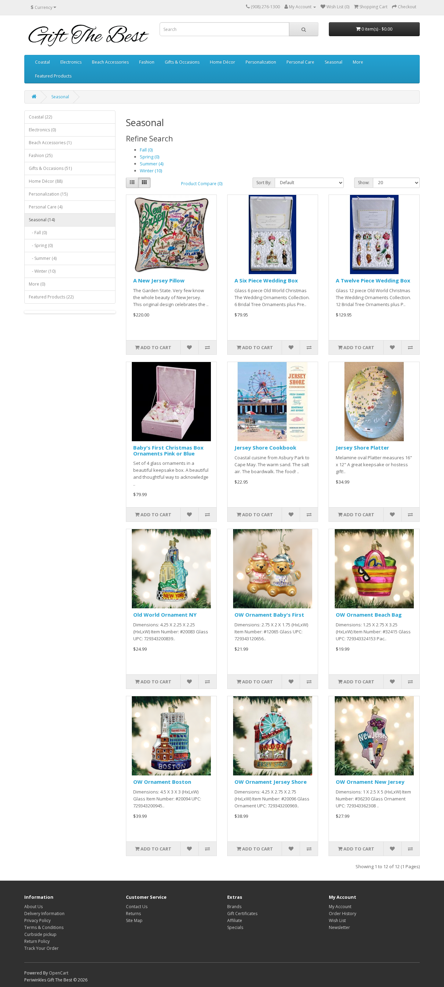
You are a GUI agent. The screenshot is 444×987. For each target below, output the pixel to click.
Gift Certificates (242, 913)
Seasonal (333, 62)
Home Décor (222, 62)
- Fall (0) (38, 233)
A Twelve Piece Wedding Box (373, 280)
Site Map (134, 920)
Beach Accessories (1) (50, 143)
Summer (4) (151, 164)
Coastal (42, 62)
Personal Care (300, 62)
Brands (234, 907)
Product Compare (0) (201, 184)
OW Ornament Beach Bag (369, 614)
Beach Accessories (110, 62)
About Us (33, 907)
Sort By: (263, 183)
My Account (340, 907)
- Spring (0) (41, 245)
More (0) (37, 284)
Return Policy (37, 941)
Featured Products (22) (51, 297)
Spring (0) (149, 157)
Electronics (71, 62)
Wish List (337, 920)
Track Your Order (41, 948)
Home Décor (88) (45, 181)
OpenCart (58, 973)
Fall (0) (146, 150)
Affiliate (234, 920)
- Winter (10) (42, 271)
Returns (133, 913)
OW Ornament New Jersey (370, 781)
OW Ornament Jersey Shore (270, 781)
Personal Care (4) (45, 207)
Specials (235, 927)
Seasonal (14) (42, 220)
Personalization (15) (48, 194)
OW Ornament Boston (162, 781)
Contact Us (136, 907)
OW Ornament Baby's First (269, 614)
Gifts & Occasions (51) (50, 168)
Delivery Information (44, 913)
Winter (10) (151, 170)
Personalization (261, 62)
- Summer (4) (43, 258)
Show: (363, 183)
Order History (342, 913)
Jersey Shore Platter (362, 447)
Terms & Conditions (43, 927)
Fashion (146, 62)
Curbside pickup (40, 934)
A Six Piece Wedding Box (266, 280)
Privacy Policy (37, 920)
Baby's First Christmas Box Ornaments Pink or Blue (168, 450)
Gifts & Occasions (182, 62)
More (358, 62)
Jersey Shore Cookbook (265, 447)
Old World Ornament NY (165, 614)
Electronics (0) (42, 130)
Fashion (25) (40, 155)
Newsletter (339, 927)
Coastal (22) (40, 117)
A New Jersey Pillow (159, 280)
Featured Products (53, 76)
